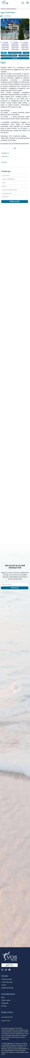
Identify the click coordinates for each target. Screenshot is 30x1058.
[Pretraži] (22, 3)
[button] (2, 46)
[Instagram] (2, 970)
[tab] (4, 53)
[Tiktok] (6, 970)
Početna (3, 9)
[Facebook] (9, 970)
